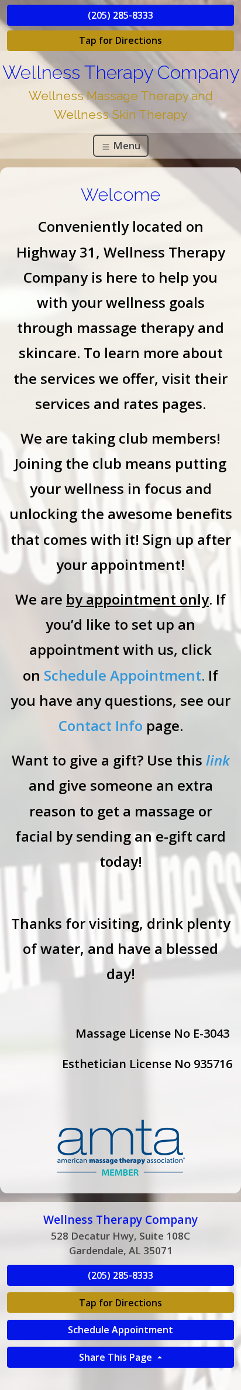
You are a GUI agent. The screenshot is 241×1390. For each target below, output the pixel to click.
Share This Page (116, 1357)
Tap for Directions (120, 40)
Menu (125, 145)
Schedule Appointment (120, 1329)
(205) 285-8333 (120, 15)
